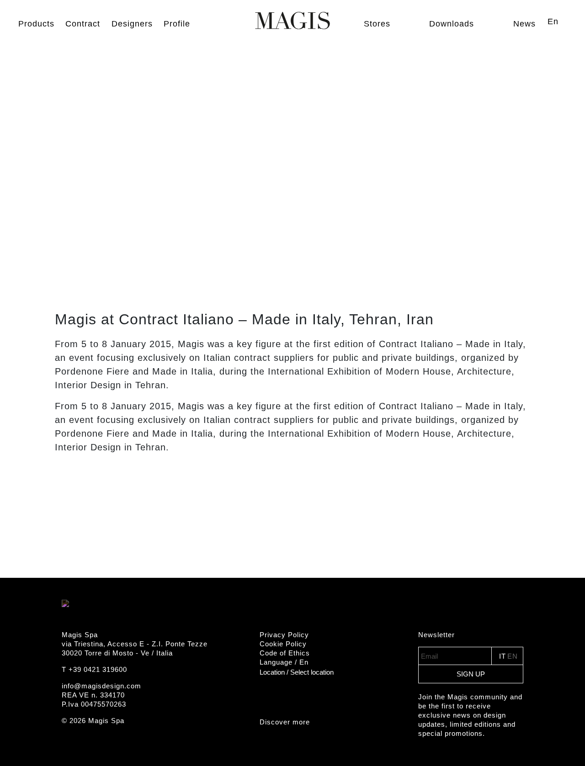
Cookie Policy (283, 644)
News (524, 23)
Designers (132, 23)
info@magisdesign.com (101, 686)
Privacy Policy (284, 635)
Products (36, 23)
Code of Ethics (285, 653)
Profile (177, 23)
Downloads (451, 23)
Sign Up (471, 674)
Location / (297, 672)
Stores (377, 23)
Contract (82, 23)
